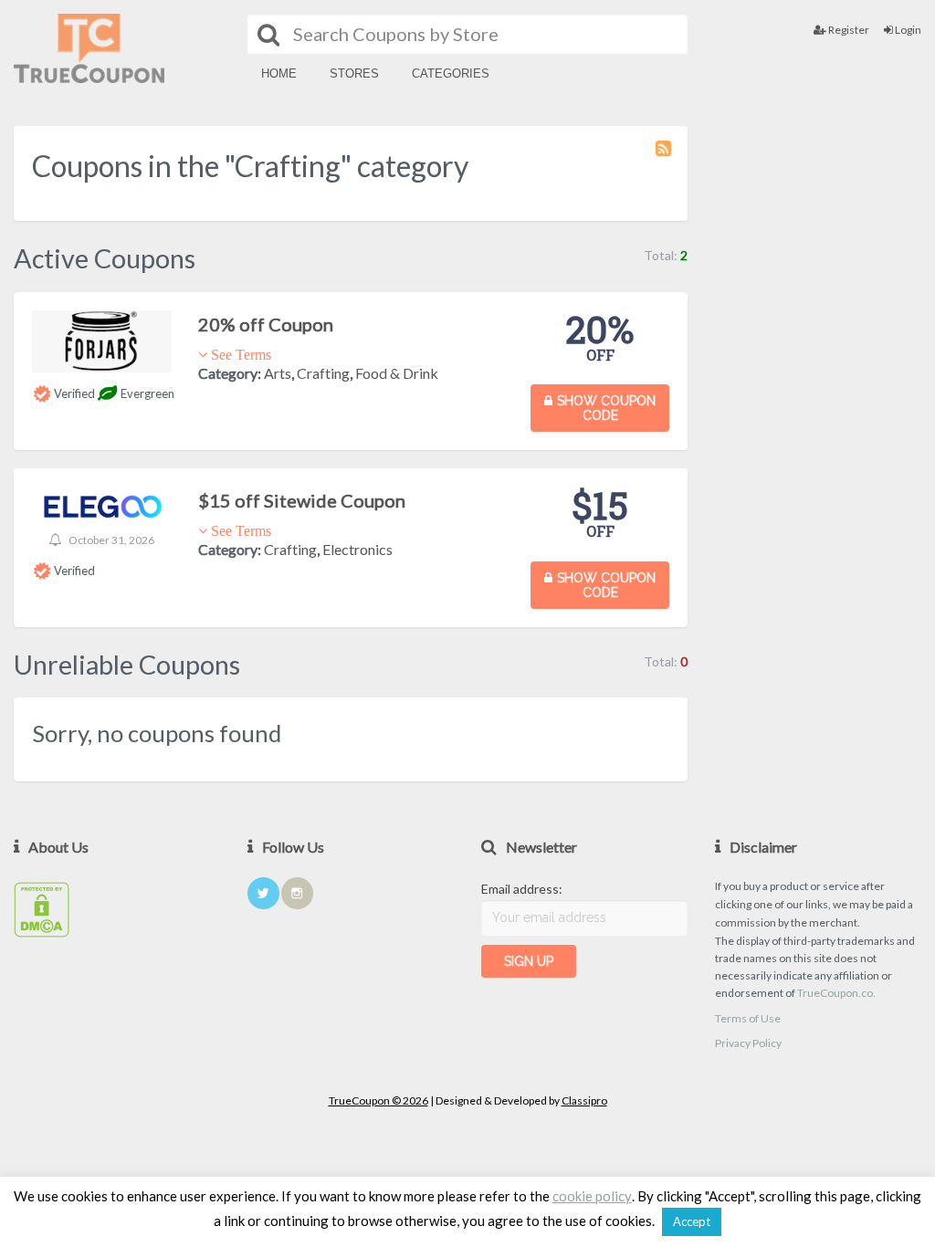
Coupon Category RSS (665, 157)
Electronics (357, 549)
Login (907, 30)
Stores (354, 73)
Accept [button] (691, 1221)
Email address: (521, 888)
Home (279, 73)
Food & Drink (396, 373)
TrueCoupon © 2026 (378, 1100)
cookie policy (592, 1196)
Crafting (323, 373)
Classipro (584, 1100)
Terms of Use (748, 1018)
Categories (450, 73)
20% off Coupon (265, 324)
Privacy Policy (748, 1043)
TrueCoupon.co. (836, 993)
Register (847, 30)
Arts (277, 373)
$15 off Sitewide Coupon (301, 500)
